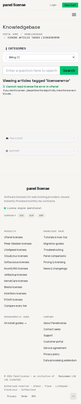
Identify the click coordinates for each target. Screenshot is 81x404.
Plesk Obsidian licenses (17, 243)
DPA (34, 396)
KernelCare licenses (16, 281)
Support (48, 335)
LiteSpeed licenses (15, 249)
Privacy (11, 396)
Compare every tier (15, 305)
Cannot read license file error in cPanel (31, 86)
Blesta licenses (13, 287)
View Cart (70, 5)
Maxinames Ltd (67, 376)
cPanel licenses (13, 237)
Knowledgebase (33, 34)
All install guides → (15, 323)
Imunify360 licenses (16, 268)
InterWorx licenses (15, 293)
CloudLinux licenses (16, 256)
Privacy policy (52, 354)
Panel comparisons (55, 256)
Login (53, 5)
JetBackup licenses (15, 274)
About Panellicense (55, 323)
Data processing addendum (60, 360)
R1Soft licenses (13, 299)
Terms (24, 396)
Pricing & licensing (54, 262)
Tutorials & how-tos (55, 237)
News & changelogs (55, 268)
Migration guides (54, 243)
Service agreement (55, 348)
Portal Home (10, 34)
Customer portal (53, 341)
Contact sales (52, 329)
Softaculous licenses (16, 262)
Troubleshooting (53, 249)
